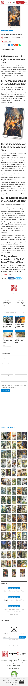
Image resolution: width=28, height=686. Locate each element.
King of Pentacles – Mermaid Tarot (14, 600)
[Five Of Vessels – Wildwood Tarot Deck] (14, 500)
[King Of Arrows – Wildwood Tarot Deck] (24, 454)
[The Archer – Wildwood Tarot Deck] (3, 563)
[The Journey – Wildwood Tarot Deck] (24, 545)
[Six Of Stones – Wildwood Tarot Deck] (19, 445)
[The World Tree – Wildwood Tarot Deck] (8, 536)
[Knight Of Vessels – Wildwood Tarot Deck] (3, 490)
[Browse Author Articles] (14, 288)
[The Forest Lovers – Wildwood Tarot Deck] (8, 563)
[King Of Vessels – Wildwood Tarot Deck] (19, 481)
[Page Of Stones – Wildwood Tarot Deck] (20, 333)
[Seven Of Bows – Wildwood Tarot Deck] (24, 518)
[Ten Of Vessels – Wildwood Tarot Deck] (14, 490)
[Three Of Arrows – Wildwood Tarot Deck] (3, 481)
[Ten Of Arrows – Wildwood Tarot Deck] (19, 463)
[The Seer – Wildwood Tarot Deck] (5, 572)
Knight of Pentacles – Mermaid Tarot (14, 591)
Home (10, 646)
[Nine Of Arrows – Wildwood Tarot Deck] (24, 463)
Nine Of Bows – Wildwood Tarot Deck (21, 304)
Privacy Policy (17, 646)
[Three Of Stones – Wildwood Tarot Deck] (8, 454)
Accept (21, 682)
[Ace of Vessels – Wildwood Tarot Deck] (8, 509)
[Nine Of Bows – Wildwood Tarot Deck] (14, 518)
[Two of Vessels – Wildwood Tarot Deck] (3, 509)
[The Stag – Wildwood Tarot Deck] (24, 554)
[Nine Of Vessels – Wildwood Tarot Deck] (19, 490)
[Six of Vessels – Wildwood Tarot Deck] (8, 500)
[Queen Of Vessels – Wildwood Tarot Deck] (24, 481)
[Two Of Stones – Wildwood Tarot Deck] (14, 454)
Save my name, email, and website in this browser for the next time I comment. (14, 386)
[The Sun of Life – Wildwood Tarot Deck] (19, 536)
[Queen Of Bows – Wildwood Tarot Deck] (19, 509)
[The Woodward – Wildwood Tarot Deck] (8, 554)
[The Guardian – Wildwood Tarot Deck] (14, 545)
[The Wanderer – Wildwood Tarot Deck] (22, 572)
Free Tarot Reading (20, 3)
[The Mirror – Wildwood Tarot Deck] (3, 554)
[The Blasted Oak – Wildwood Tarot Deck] (8, 545)
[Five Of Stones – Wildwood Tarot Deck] (24, 445)
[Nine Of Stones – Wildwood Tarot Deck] (3, 445)
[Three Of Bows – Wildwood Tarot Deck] (19, 527)
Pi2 (18, 668)
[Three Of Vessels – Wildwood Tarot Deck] (24, 500)
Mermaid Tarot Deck (14, 588)
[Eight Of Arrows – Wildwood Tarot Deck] (3, 472)
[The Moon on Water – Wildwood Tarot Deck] (24, 536)
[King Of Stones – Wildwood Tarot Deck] (8, 319)
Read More (14, 684)
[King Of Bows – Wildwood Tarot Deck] (14, 509)
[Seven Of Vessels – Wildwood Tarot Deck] (3, 500)
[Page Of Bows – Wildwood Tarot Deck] (3, 518)
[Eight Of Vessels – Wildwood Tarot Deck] (24, 490)
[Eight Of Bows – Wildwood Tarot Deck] (19, 518)
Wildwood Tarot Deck (7, 30)
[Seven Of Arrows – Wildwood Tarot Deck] (8, 472)
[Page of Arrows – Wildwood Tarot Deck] (14, 463)
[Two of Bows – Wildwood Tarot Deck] (24, 527)
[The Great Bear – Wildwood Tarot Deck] (14, 536)
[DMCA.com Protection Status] (14, 674)
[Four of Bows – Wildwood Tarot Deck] (14, 527)
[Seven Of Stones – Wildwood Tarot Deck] (14, 445)
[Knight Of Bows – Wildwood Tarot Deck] (24, 509)
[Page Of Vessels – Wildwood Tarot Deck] (8, 490)
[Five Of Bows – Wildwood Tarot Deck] (8, 527)
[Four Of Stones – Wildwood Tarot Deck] (3, 454)
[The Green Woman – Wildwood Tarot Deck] (24, 563)
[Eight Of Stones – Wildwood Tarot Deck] (8, 445)
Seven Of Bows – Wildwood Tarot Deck (7, 304)
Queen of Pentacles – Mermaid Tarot (14, 609)
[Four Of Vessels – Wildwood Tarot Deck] (19, 500)
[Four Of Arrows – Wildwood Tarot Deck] (24, 472)
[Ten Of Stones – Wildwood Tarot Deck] (24, 436)
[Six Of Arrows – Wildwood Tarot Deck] (14, 472)
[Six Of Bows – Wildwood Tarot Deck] (3, 527)
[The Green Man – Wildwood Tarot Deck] (19, 563)
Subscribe (22, 637)
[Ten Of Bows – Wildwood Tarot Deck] (8, 518)
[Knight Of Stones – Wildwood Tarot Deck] (8, 333)
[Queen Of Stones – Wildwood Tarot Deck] (20, 319)
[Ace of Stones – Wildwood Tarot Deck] (19, 454)
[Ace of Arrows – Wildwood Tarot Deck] (14, 481)
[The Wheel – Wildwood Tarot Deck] (14, 554)
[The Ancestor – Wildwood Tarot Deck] (14, 563)
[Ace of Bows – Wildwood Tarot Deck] (3, 536)
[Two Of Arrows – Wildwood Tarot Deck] (8, 481)
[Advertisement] (14, 408)
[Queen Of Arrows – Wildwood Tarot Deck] (3, 463)
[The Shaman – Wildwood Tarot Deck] (14, 572)
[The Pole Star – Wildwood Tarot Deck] (3, 545)
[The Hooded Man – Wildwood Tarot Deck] (19, 554)
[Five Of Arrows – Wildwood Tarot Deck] (19, 472)
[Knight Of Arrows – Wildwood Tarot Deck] (8, 463)
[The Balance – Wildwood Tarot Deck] (19, 545)
